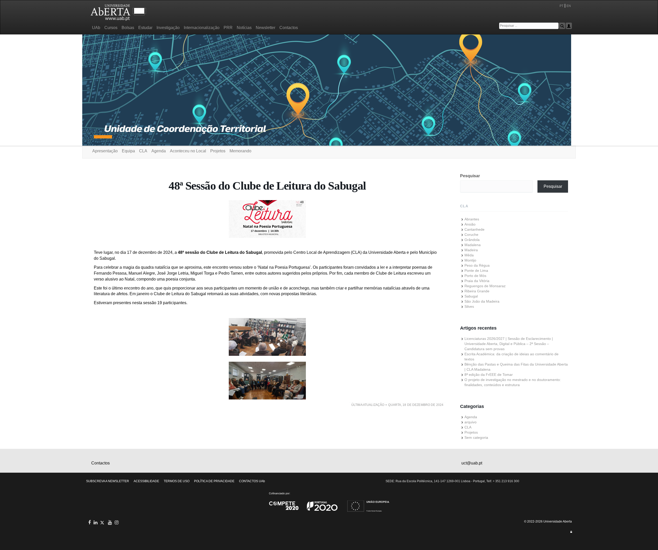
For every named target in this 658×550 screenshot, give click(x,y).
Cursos (110, 27)
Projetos (217, 151)
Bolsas (128, 27)
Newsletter (265, 27)
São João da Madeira (481, 301)
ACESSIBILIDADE (146, 481)
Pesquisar (470, 176)
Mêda (469, 255)
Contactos (288, 27)
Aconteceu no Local (188, 151)
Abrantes (471, 219)
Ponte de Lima (476, 270)
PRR (228, 27)
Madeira (471, 250)
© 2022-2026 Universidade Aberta (548, 521)
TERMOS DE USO (176, 481)
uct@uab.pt (471, 463)
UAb (96, 27)
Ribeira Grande (476, 291)
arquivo (470, 422)
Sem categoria (476, 437)
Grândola (472, 240)
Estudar (145, 27)
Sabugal (471, 296)
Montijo (470, 260)
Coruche (471, 234)
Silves (469, 306)
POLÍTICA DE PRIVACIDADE (214, 481)
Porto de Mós (475, 276)
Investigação (168, 27)
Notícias (244, 27)
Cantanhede (474, 229)
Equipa (128, 151)
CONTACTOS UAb (252, 481)
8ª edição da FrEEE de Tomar (488, 374)
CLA (143, 151)
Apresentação (105, 151)
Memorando (240, 151)
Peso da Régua (477, 265)
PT (561, 6)
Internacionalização (202, 27)
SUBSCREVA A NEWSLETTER (107, 481)
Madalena (472, 245)
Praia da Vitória (476, 281)
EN (569, 6)
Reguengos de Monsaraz (485, 286)
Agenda (158, 151)
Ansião (470, 224)
